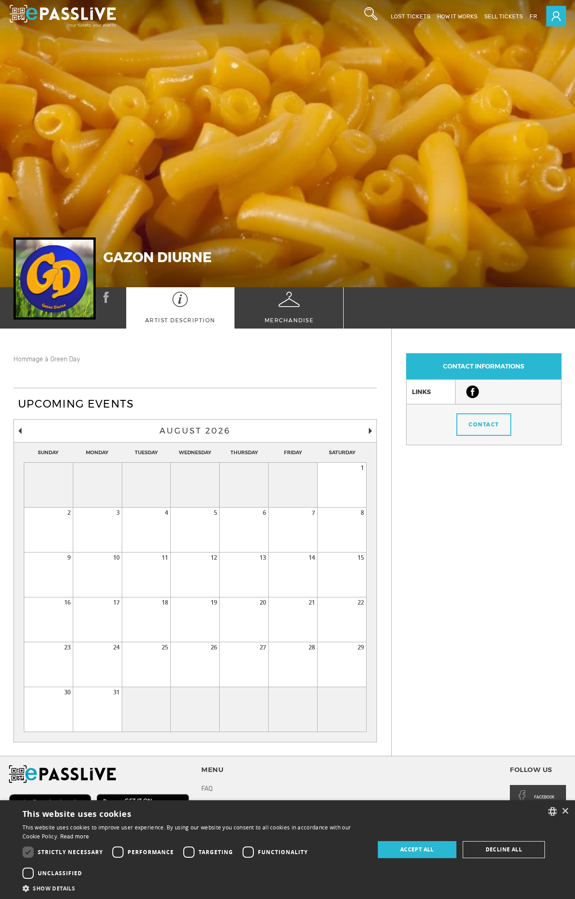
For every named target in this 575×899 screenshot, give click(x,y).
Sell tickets (503, 16)
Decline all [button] (504, 849)
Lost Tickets (410, 16)
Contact (484, 424)
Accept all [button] (417, 849)
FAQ (206, 789)
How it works (457, 16)
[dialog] (287, 849)
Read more (74, 836)
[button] (193, 888)
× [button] (565, 811)
